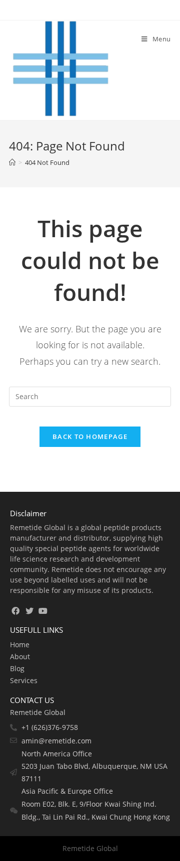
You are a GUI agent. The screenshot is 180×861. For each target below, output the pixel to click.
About (20, 656)
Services (24, 680)
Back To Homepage (90, 436)
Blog (17, 668)
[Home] (12, 162)
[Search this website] (90, 396)
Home (20, 644)
